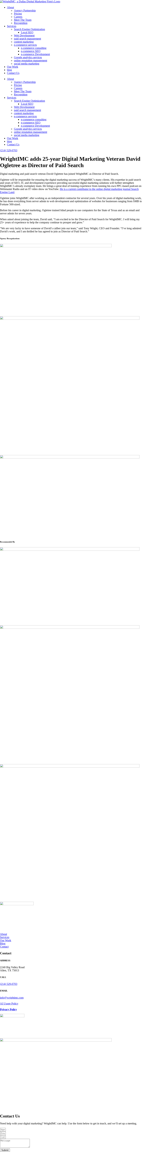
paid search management (27, 38)
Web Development (24, 35)
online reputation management (30, 60)
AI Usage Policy (9, 1003)
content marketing (24, 41)
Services (11, 26)
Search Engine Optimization (29, 29)
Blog (2, 943)
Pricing (18, 13)
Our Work (12, 66)
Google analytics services (28, 57)
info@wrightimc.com (12, 997)
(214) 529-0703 (8, 150)
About (10, 7)
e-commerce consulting (33, 48)
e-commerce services (25, 44)
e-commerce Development (35, 54)
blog (9, 69)
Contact (4, 946)
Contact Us (13, 73)
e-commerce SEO (30, 51)
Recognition (20, 23)
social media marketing (26, 63)
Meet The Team (22, 19)
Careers (18, 16)
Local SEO (27, 32)
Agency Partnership (25, 10)
